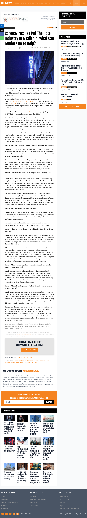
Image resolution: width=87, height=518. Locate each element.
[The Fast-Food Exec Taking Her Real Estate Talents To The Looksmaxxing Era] (22, 473)
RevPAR (13, 103)
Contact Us (5, 509)
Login (83, 3)
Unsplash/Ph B (8, 85)
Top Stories (34, 505)
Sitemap (62, 502)
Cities (17, 3)
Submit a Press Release (9, 502)
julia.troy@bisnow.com (25, 357)
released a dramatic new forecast (29, 112)
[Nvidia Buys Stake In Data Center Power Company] (22, 425)
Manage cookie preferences (69, 509)
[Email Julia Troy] (49, 47)
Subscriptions (54, 3)
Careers (31, 3)
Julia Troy (13, 357)
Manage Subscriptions (38, 499)
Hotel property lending (17, 362)
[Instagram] (14, 514)
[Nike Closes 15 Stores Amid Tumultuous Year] (9, 449)
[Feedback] (17, 514)
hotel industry (46, 91)
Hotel (54, 27)
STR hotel (34, 362)
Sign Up (76, 3)
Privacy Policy (64, 496)
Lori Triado (28, 362)
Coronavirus (30, 360)
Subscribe (33, 502)
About (63, 3)
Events (23, 3)
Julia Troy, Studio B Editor (41, 48)
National (49, 27)
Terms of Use (64, 499)
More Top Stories (72, 106)
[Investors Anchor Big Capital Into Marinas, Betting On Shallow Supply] (48, 425)
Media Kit (4, 499)
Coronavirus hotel (40, 360)
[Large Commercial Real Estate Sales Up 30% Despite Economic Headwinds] (22, 449)
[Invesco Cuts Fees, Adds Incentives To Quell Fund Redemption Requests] (35, 425)
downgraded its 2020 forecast (23, 101)
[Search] (70, 3)
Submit (49, 402)
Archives (33, 496)
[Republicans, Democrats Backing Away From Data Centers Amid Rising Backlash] (35, 473)
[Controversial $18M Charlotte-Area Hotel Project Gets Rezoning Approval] (48, 473)
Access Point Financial (26, 48)
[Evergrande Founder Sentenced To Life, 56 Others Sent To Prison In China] (35, 449)
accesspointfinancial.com (48, 18)
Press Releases (41, 3)
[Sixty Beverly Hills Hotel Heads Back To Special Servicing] (9, 473)
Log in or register (29, 350)
